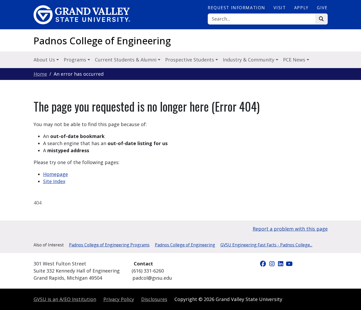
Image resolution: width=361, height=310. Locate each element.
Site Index (54, 181)
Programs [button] (75, 59)
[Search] (321, 19)
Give (322, 8)
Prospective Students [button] (190, 59)
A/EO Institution (65, 299)
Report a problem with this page (290, 229)
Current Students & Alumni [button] (126, 59)
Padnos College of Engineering (102, 40)
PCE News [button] (295, 59)
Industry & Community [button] (249, 59)
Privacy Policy (118, 299)
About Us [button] (45, 59)
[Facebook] (264, 263)
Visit (280, 8)
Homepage (55, 174)
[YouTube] (289, 263)
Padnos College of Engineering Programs (109, 245)
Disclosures (154, 299)
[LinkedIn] (281, 263)
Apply (301, 8)
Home (40, 74)
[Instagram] (272, 263)
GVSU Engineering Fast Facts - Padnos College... (266, 245)
